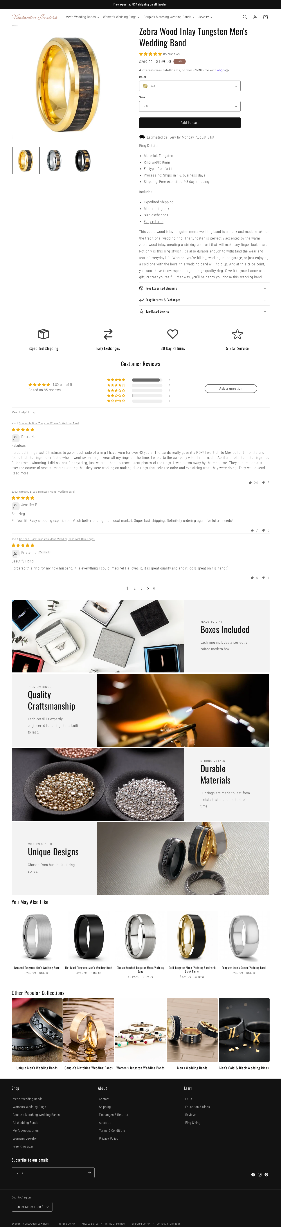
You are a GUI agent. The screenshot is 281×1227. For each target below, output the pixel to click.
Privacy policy (90, 1223)
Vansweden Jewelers (36, 1223)
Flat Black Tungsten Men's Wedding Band (88, 967)
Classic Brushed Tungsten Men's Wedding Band (140, 969)
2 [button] (135, 588)
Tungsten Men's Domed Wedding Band (244, 967)
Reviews (191, 1115)
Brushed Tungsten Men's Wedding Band (36, 967)
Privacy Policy (108, 1139)
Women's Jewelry (25, 1139)
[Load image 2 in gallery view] (54, 160)
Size (142, 97)
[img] (23, 429)
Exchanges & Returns (113, 1115)
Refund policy (66, 1223)
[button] (245, 17)
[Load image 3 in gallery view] (83, 160)
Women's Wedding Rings (29, 1107)
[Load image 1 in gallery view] (26, 160)
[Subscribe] (89, 1172)
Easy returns (154, 221)
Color (142, 77)
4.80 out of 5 (62, 384)
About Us (105, 1123)
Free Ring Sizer (23, 1146)
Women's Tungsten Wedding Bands (140, 1068)
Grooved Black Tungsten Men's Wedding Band (47, 491)
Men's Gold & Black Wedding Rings (244, 1068)
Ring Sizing (192, 1123)
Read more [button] (20, 473)
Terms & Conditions (112, 1131)
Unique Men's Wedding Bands (37, 1068)
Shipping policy (140, 1223)
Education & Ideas (197, 1107)
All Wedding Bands (25, 1123)
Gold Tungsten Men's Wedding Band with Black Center (192, 969)
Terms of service (115, 1223)
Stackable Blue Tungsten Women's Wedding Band (49, 423)
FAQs (189, 1099)
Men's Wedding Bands (192, 1068)
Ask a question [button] (231, 388)
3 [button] (142, 588)
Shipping (105, 1107)
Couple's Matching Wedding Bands (89, 1068)
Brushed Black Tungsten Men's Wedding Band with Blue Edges (57, 539)
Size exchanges (156, 215)
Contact (104, 1099)
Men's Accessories (26, 1131)
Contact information (169, 1223)
